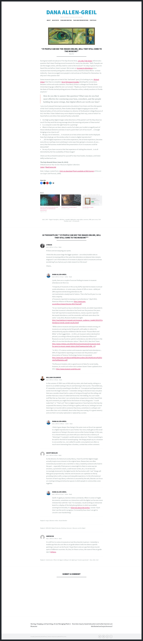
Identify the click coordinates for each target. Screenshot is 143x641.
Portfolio (93, 20)
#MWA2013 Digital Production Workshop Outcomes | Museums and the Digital (65, 528)
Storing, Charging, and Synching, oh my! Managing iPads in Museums (51, 625)
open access (95, 219)
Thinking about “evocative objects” (69, 207)
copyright (67, 219)
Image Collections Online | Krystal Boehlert (56, 520)
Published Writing (66, 20)
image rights (80, 219)
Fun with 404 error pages (88, 207)
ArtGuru (53, 552)
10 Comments (75, 221)
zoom (70, 221)
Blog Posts (55, 20)
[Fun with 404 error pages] (92, 200)
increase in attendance (85, 68)
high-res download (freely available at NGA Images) (77, 171)
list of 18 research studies (70, 82)
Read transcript (51, 167)
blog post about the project (80, 508)
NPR (90, 219)
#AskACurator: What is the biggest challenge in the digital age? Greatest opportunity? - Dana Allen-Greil (72, 560)
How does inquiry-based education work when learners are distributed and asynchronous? (49, 209)
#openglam (56, 219)
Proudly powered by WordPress (39, 636)
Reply (60, 247)
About (49, 20)
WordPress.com (62, 636)
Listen (42, 167)
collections (61, 219)
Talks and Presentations (80, 20)
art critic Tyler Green (85, 61)
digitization (73, 219)
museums (85, 219)
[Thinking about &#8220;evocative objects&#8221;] (71, 200)
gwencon (50, 536)
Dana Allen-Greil (71, 12)
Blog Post (71, 54)
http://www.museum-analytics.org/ (68, 369)
